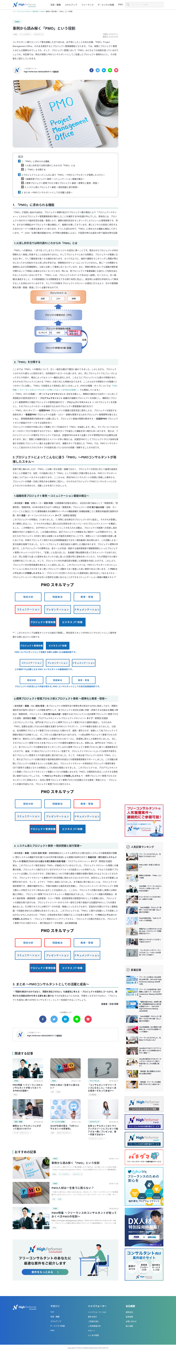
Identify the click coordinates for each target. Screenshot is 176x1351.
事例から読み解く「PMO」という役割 (76, 1163)
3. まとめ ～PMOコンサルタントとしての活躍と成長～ (46, 192)
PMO (120, 4)
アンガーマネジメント (21, 1133)
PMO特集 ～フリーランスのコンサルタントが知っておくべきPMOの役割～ (28, 1088)
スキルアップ (71, 4)
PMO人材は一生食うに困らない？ (73, 1188)
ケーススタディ (25, 34)
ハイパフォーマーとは (97, 1312)
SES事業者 (92, 1095)
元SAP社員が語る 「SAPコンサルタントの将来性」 (64, 1127)
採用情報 (129, 1316)
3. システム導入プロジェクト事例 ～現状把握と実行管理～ (50, 187)
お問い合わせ (131, 1321)
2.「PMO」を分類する (34, 169)
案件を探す (92, 1316)
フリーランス (87, 4)
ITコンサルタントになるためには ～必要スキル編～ (150, 898)
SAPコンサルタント (64, 1133)
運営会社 (129, 1312)
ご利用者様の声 (94, 1326)
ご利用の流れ (93, 1321)
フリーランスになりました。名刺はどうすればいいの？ (150, 855)
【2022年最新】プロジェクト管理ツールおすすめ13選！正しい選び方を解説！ (150, 909)
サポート (91, 1330)
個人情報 (129, 1326)
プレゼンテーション (96, 1138)
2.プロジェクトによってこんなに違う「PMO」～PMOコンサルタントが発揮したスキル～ (62, 174)
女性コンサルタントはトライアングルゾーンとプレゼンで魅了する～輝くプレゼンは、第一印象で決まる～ (103, 1130)
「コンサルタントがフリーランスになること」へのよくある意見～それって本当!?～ (102, 1088)
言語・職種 (55, 4)
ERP (52, 1133)
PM (52, 1092)
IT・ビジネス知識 (106, 4)
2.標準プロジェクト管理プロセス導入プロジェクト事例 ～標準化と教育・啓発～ (60, 183)
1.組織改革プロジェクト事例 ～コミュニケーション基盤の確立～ (53, 179)
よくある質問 (93, 1335)
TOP (52, 1312)
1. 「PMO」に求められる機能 (34, 161)
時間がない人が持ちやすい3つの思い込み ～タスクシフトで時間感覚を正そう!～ (150, 931)
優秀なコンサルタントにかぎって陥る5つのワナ (27, 1127)
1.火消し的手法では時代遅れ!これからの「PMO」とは (48, 165)
